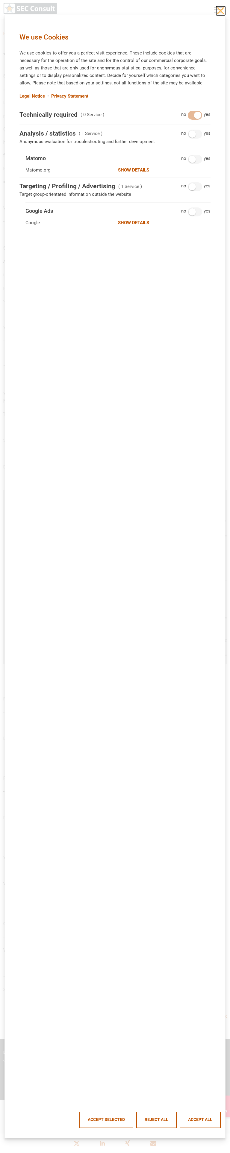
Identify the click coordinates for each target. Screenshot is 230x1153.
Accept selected (106, 1119)
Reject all (156, 1119)
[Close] (220, 10)
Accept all (200, 1119)
